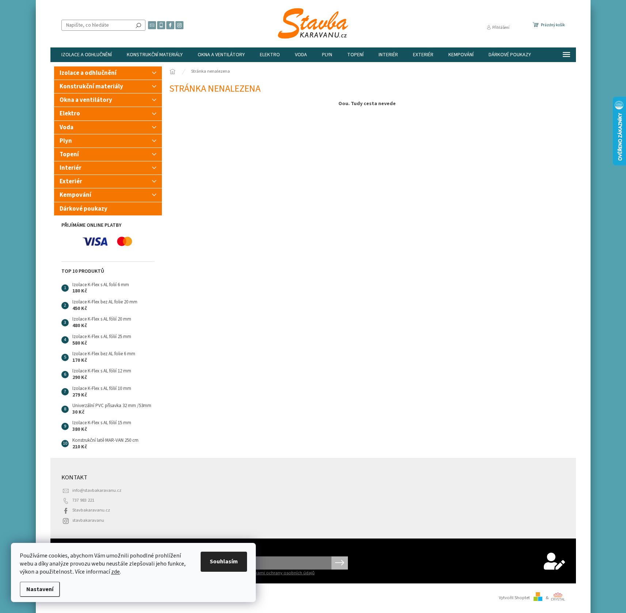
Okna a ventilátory (86, 100)
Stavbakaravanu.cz (91, 510)
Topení (69, 154)
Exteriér (71, 181)
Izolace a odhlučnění (88, 73)
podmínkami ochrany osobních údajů (277, 573)
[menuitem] (86, 54)
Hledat (138, 25)
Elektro (70, 113)
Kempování (75, 195)
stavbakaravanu (88, 520)
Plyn (66, 141)
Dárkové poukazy (83, 208)
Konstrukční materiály (91, 86)
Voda (66, 127)
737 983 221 (83, 500)
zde (115, 572)
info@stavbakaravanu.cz (96, 490)
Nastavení (39, 589)
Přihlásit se (339, 563)
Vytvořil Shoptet (514, 597)
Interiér (70, 168)
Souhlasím (224, 562)
